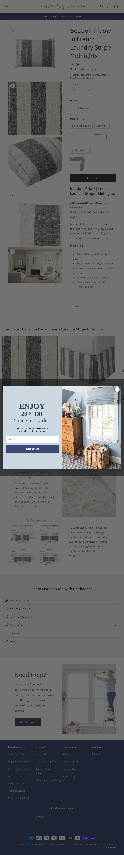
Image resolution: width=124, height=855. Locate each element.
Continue (32, 449)
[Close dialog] (117, 389)
